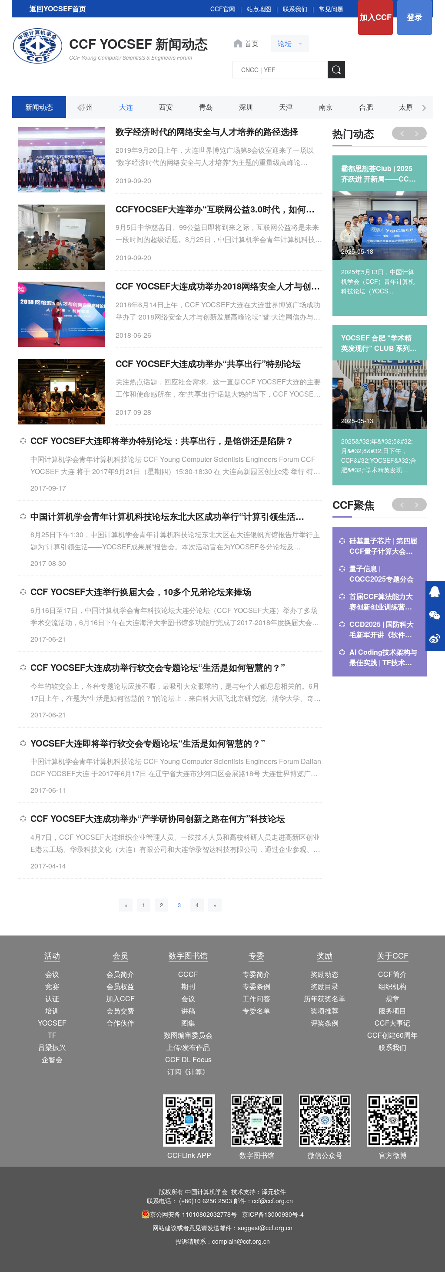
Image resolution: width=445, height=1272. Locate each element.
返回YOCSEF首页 (58, 8)
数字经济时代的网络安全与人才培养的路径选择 (207, 131)
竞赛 (52, 986)
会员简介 (120, 974)
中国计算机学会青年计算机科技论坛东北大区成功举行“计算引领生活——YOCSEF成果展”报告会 (171, 516)
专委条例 (256, 986)
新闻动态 (39, 107)
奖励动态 (325, 974)
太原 (406, 107)
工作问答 (256, 998)
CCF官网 (222, 8)
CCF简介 (392, 974)
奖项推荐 (325, 1011)
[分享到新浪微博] (434, 639)
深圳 (246, 107)
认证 (52, 998)
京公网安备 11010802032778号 (193, 1214)
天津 (286, 107)
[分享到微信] (434, 616)
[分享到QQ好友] (434, 592)
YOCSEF (52, 1023)
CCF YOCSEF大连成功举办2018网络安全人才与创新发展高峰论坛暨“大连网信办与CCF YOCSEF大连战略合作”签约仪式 (219, 285)
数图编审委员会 (188, 1035)
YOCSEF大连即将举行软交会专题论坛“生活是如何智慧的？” (147, 743)
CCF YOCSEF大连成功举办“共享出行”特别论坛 (208, 363)
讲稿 (188, 1011)
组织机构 (392, 986)
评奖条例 (325, 1023)
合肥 (366, 107)
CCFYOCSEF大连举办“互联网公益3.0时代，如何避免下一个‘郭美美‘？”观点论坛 (219, 208)
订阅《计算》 (188, 1072)
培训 (52, 1011)
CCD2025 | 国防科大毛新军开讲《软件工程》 (381, 629)
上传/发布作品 (188, 1047)
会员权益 (120, 986)
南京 (326, 107)
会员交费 (120, 1011)
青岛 (206, 107)
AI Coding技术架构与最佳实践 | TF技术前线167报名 (383, 657)
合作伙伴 (120, 1023)
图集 (188, 1023)
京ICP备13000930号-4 (273, 1214)
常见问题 (331, 8)
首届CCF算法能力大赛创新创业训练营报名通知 (381, 601)
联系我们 (295, 8)
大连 (126, 107)
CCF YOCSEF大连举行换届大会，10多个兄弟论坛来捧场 (140, 591)
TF (52, 1035)
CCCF (188, 974)
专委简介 (256, 974)
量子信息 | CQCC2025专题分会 (381, 573)
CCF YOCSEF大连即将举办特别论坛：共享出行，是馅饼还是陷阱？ (162, 440)
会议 (52, 974)
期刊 (188, 986)
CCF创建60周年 (392, 1035)
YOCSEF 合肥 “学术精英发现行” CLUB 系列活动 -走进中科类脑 (379, 173)
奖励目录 (325, 986)
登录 (414, 17)
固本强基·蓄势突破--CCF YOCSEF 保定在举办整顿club (379, 343)
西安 (166, 107)
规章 (392, 998)
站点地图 (259, 8)
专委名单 (256, 1011)
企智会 (52, 1059)
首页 (252, 43)
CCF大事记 (392, 1023)
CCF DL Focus (188, 1059)
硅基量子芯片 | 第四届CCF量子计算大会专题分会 (383, 545)
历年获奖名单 (324, 998)
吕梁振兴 (52, 1047)
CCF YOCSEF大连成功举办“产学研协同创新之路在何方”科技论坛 (157, 818)
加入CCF (376, 17)
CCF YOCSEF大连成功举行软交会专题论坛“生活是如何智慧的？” (157, 667)
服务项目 (392, 1011)
